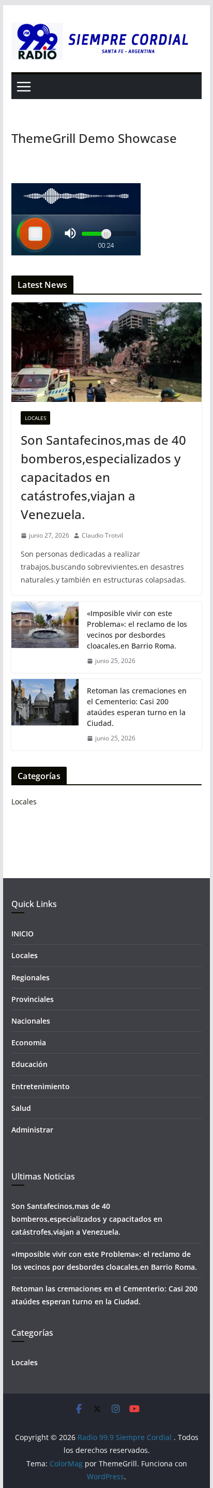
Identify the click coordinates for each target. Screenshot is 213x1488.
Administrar (32, 1130)
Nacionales (30, 1021)
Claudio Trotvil (102, 535)
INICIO (22, 934)
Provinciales (32, 999)
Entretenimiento (40, 1086)
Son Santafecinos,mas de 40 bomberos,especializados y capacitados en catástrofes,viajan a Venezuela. (103, 477)
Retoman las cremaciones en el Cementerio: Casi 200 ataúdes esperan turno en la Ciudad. (137, 707)
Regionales (30, 977)
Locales (35, 418)
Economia (28, 1042)
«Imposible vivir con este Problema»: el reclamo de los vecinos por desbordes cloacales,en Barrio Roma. (137, 629)
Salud (21, 1108)
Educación (29, 1064)
